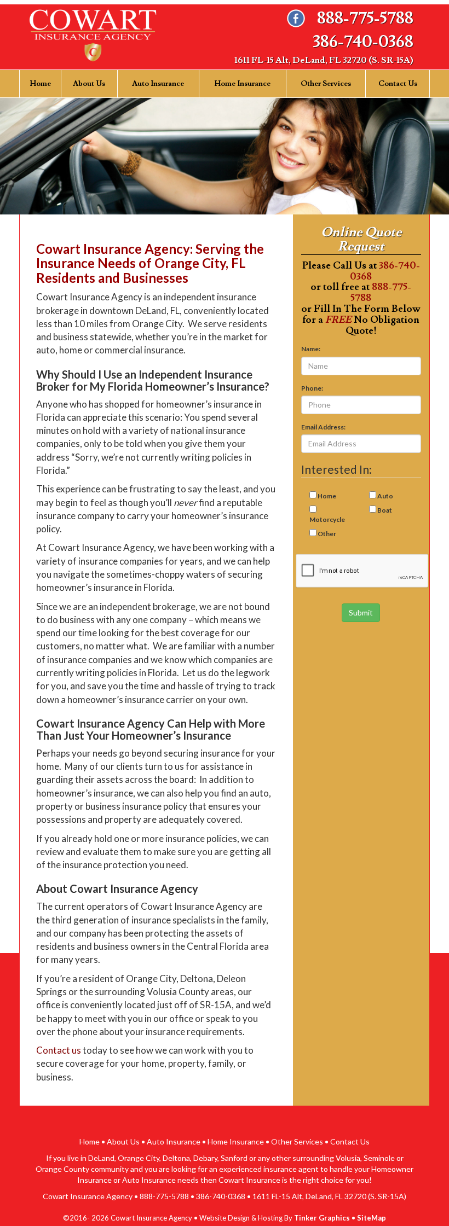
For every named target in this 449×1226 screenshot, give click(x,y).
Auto (385, 496)
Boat (384, 510)
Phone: (312, 388)
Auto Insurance (158, 84)
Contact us (58, 1050)
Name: (310, 349)
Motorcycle (327, 519)
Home (40, 84)
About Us (89, 84)
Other (327, 534)
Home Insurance (242, 84)
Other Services (326, 84)
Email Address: (323, 427)
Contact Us (397, 84)
